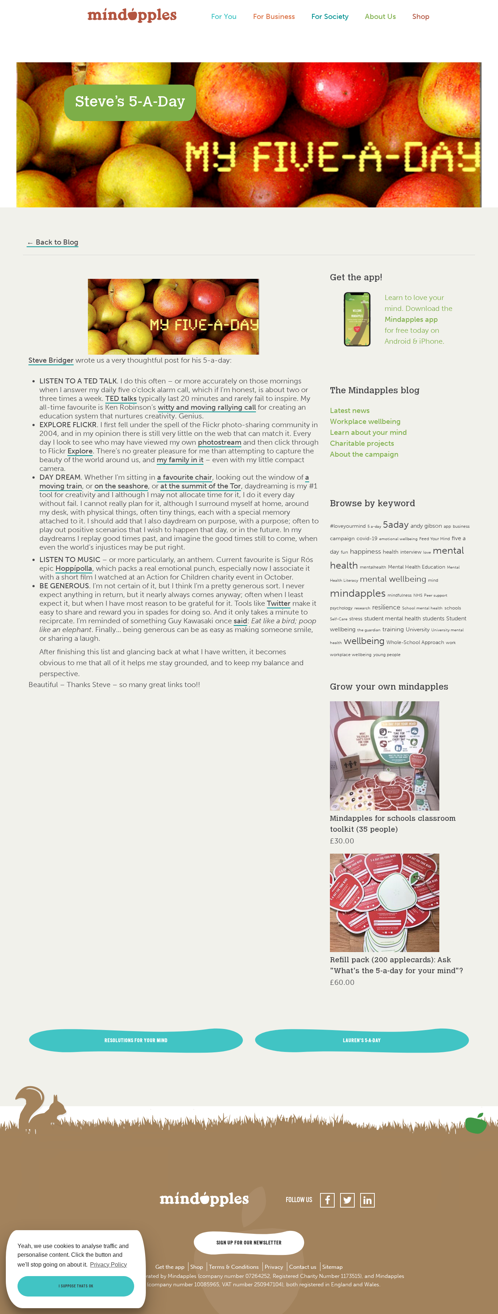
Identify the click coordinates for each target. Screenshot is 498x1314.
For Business (274, 16)
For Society (330, 16)
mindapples (358, 593)
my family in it (180, 459)
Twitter (279, 603)
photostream (219, 442)
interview (410, 552)
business (461, 526)
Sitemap (332, 1267)
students (433, 618)
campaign (342, 538)
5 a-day (374, 526)
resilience (386, 607)
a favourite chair (184, 477)
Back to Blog (52, 242)
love (427, 552)
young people (387, 654)
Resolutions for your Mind (136, 1040)
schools (452, 608)
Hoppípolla (73, 568)
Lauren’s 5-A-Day (362, 1040)
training (393, 629)
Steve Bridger (51, 360)
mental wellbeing (393, 579)
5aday (396, 524)
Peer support (435, 595)
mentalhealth (373, 567)
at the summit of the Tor (200, 485)
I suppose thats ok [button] (76, 1286)
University (417, 629)
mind (433, 580)
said (240, 620)
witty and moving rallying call (207, 407)
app (447, 526)
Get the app (169, 1267)
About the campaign (364, 454)
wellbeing (364, 641)
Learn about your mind (368, 432)
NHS (417, 595)
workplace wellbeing (350, 654)
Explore (80, 451)
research (362, 608)
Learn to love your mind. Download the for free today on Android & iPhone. (418, 319)
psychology (341, 608)
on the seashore (121, 485)
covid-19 (367, 538)
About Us (380, 16)
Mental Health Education (416, 567)
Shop (420, 16)
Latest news (350, 410)
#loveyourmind (348, 526)
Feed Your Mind (434, 538)
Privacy (274, 1267)
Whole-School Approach (415, 642)
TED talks (121, 398)
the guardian (369, 630)
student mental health (392, 618)
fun (344, 552)
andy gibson (426, 525)
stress (355, 619)
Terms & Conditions (234, 1267)
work (451, 642)
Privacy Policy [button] (108, 1265)
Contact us (302, 1267)
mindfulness (400, 595)
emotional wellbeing (398, 539)
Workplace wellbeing (365, 421)
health (390, 551)
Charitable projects (362, 443)
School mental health (422, 608)
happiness (365, 551)
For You (224, 16)
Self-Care (338, 619)
